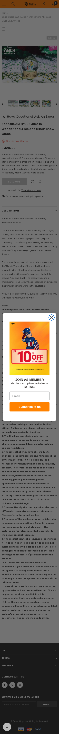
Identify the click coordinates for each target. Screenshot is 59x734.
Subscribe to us (30, 407)
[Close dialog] (51, 317)
